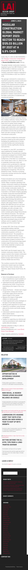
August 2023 (6, 541)
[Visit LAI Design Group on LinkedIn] (6, 559)
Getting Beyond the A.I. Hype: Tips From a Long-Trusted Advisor (12, 442)
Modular (4, 343)
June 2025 (5, 511)
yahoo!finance (5, 327)
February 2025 (6, 518)
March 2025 (6, 516)
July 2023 (5, 543)
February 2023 (6, 553)
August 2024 (6, 524)
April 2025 (5, 514)
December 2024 (7, 522)
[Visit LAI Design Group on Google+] (2, 559)
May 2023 (5, 547)
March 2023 (6, 551)
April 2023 (5, 549)
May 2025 (5, 512)
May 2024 (5, 528)
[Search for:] (10, 473)
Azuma (21, 566)
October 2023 (6, 537)
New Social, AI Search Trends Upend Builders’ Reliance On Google (12, 395)
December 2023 (7, 536)
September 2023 (7, 539)
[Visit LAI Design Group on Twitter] (4, 559)
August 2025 (6, 509)
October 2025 (6, 505)
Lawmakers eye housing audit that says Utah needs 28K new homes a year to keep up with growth (12, 420)
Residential (14, 343)
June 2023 (5, 545)
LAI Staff (6, 21)
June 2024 (5, 526)
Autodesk (21, 334)
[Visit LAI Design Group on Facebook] (8, 559)
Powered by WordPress (10, 566)
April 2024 (5, 530)
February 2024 (6, 534)
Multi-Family (9, 343)
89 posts (10, 338)
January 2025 (6, 520)
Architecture (15, 340)
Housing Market (18, 342)
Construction (12, 342)
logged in (10, 464)
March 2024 (6, 532)
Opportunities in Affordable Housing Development (11, 376)
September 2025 (7, 507)
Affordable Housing (7, 340)
